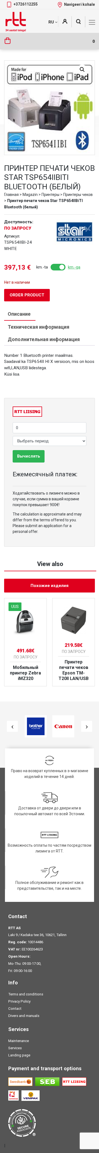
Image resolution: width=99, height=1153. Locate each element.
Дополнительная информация (44, 339)
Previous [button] (12, 726)
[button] (82, 70)
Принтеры (50, 194)
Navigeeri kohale (79, 4)
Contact (14, 1008)
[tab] (19, 314)
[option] (25, 642)
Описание (19, 314)
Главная (11, 194)
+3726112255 (25, 4)
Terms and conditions (25, 994)
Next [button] (86, 726)
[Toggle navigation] (92, 22)
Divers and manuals (23, 1016)
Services (15, 1048)
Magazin (30, 194)
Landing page (19, 1055)
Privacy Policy (19, 1001)
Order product (27, 295)
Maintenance (18, 1041)
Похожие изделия (49, 585)
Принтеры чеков (78, 194)
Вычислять (28, 456)
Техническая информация (38, 327)
